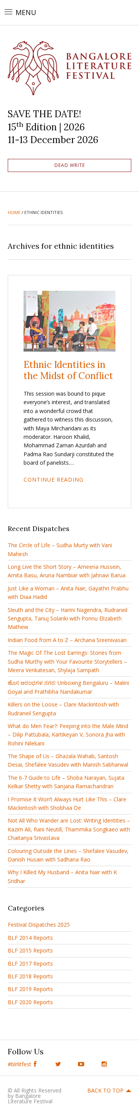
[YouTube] (81, 1064)
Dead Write (69, 165)
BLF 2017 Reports (30, 963)
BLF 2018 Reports (30, 976)
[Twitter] (58, 1064)
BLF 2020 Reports (30, 1002)
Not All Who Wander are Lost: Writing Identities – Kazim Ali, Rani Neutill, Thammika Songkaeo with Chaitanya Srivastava (69, 829)
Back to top (105, 1090)
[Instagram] (104, 1064)
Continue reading (53, 479)
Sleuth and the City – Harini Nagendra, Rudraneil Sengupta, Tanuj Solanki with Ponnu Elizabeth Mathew (67, 618)
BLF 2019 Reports (30, 989)
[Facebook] (35, 1064)
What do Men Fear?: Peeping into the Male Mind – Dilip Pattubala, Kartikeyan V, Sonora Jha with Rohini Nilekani (68, 734)
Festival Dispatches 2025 (39, 924)
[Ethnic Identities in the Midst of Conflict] (69, 320)
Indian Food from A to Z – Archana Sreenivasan (67, 640)
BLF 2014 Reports (30, 937)
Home (14, 212)
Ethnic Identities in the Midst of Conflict (68, 370)
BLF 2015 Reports (30, 950)
